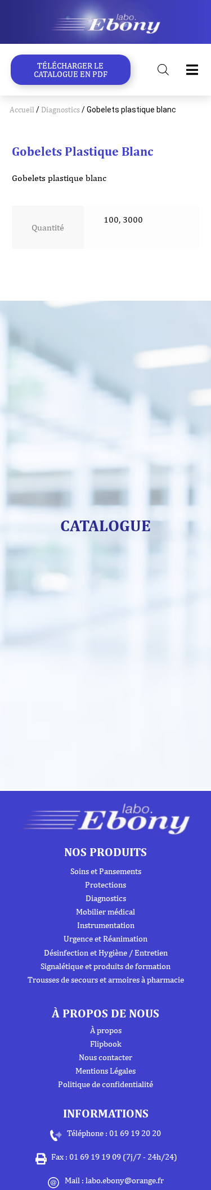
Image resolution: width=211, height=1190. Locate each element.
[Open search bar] (163, 69)
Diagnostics (60, 109)
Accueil (22, 109)
